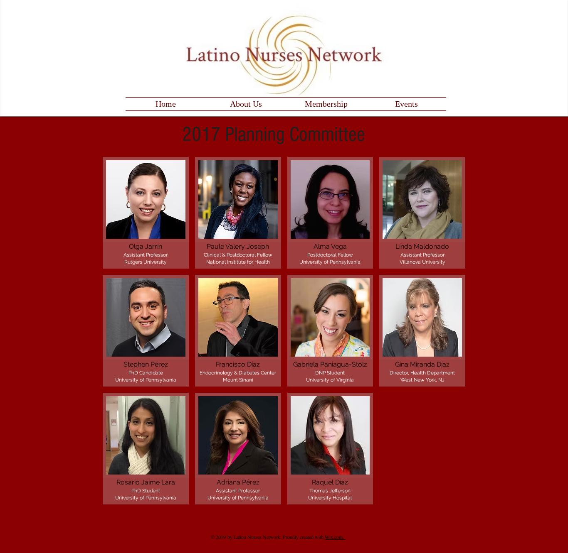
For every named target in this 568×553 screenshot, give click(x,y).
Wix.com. (335, 536)
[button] (146, 213)
